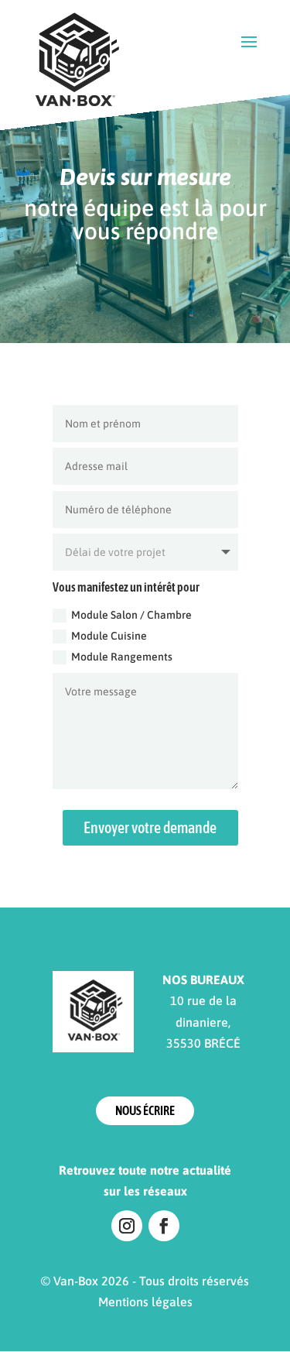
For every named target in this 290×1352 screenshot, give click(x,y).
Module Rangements (121, 656)
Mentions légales (145, 1302)
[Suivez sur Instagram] (126, 1225)
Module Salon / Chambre (131, 615)
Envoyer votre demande (150, 827)
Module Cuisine (109, 636)
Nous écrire (145, 1110)
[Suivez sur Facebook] (163, 1225)
